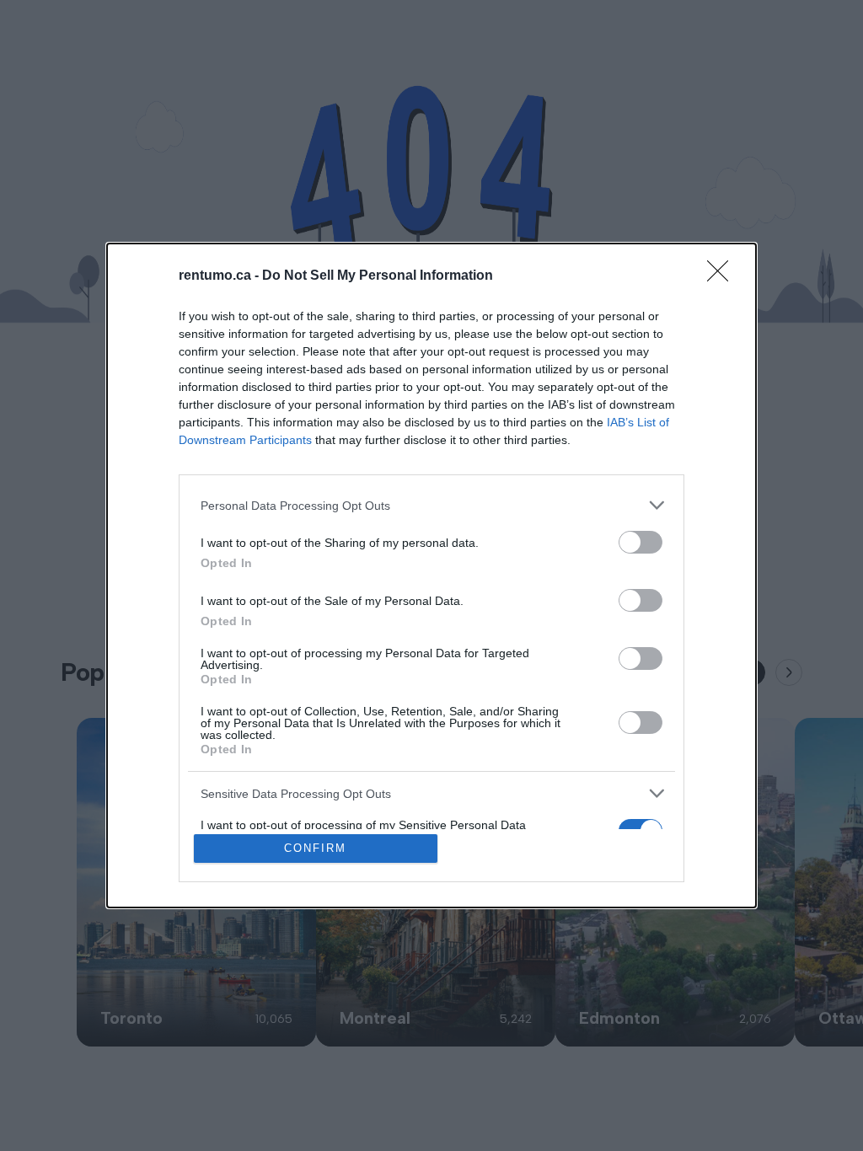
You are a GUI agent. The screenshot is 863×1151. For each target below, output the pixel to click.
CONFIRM (315, 848)
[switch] (640, 542)
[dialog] (431, 575)
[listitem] (431, 505)
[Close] (723, 276)
